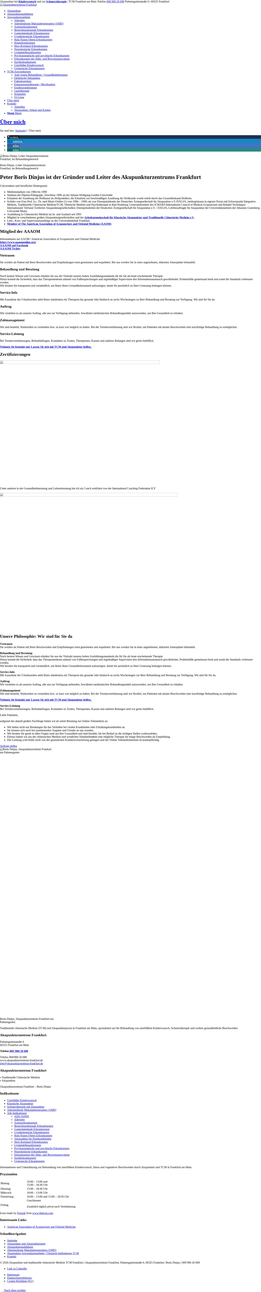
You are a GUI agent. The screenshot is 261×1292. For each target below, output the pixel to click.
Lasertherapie (21, 90)
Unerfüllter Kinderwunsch (22, 1100)
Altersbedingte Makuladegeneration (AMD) (31, 1109)
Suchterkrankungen (25, 1157)
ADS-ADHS (21, 1116)
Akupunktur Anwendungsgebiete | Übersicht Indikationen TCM (43, 1253)
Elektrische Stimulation (27, 78)
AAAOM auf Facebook (14, 245)
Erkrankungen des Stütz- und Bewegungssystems (42, 1154)
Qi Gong (19, 97)
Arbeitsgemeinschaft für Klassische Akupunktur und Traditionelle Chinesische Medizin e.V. (139, 217)
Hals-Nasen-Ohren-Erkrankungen (33, 1135)
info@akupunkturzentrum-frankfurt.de (21, 1063)
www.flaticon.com (42, 1213)
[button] (13, 137)
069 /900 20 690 (19, 1051)
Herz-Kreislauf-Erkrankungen (31, 1141)
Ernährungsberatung (25, 87)
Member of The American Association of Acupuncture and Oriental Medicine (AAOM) (59, 223)
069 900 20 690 (115, 1)
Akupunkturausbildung (20, 1246)
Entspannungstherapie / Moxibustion (34, 84)
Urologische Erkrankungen (29, 1161)
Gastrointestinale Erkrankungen (32, 1129)
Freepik (21, 1213)
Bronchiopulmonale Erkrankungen (33, 1125)
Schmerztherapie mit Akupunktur (25, 1106)
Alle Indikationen (17, 1113)
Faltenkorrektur (22, 81)
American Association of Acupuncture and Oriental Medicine (41, 1226)
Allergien (19, 1119)
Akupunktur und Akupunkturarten (26, 1243)
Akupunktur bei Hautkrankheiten (32, 1138)
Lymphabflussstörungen (27, 1145)
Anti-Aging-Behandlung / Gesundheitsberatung (40, 74)
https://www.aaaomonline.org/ (18, 242)
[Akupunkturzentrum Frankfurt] (18, 4)
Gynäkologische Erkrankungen (31, 1132)
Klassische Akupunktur (20, 1103)
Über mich (13, 122)
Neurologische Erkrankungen (30, 1151)
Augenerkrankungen (25, 1122)
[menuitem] (134, 10)
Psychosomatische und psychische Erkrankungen (41, 1148)
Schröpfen (20, 94)
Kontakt (11, 1256)
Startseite (12, 1240)
